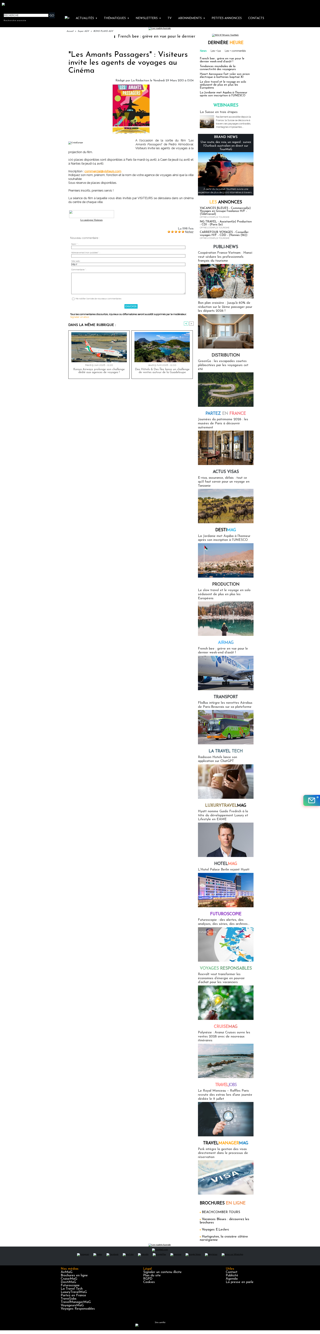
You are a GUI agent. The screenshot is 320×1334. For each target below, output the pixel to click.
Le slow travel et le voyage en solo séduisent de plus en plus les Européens (223, 84)
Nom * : (75, 244)
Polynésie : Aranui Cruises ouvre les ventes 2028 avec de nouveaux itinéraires (224, 1036)
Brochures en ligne (74, 1275)
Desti (225, 530)
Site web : (76, 261)
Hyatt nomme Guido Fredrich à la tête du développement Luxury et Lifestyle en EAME (223, 815)
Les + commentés (235, 50)
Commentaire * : (79, 269)
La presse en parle (240, 1282)
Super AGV (83, 31)
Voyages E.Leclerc (215, 1229)
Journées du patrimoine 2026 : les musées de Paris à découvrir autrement (223, 423)
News (203, 50)
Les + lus (216, 50)
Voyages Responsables (78, 1309)
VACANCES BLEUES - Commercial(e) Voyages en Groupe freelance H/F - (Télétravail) (225, 211)
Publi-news (225, 247)
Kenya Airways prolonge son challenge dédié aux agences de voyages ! (99, 371)
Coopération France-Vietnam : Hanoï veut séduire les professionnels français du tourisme (225, 257)
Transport (226, 697)
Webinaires (225, 105)
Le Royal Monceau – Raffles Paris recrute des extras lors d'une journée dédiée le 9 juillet (225, 1094)
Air (226, 643)
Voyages (226, 968)
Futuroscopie (225, 914)
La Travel (226, 751)
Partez (226, 414)
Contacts (256, 18)
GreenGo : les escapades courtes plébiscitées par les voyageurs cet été (223, 365)
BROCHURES (223, 1203)
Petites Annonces (227, 18)
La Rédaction (140, 80)
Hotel (225, 864)
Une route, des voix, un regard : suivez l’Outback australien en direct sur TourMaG (226, 146)
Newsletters (148, 18)
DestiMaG (68, 1282)
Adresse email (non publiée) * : (85, 252)
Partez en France (73, 1295)
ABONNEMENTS (191, 18)
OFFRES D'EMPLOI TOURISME (214, 217)
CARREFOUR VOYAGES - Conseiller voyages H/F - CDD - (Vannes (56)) (224, 234)
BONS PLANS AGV (103, 31)
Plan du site (152, 1275)
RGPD (147, 1279)
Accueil (69, 31)
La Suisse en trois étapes (219, 112)
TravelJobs (68, 1299)
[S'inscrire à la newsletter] (311, 800)
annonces (225, 202)
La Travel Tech (72, 1289)
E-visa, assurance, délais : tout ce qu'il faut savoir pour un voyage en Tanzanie (223, 482)
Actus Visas (226, 472)
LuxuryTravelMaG (74, 1292)
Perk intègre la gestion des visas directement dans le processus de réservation (223, 1153)
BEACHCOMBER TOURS (221, 1212)
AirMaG (66, 1272)
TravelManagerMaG (76, 1302)
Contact (231, 1272)
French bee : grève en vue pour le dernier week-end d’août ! (135, 36)
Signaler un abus (79, 317)
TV (169, 18)
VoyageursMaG (72, 1305)
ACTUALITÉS (86, 18)
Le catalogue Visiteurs (91, 220)
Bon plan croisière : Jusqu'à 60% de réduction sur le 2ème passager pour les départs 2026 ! (225, 307)
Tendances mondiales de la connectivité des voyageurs (218, 68)
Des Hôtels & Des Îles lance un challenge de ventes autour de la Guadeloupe (162, 371)
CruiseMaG (69, 1279)
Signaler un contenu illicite (162, 1272)
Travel (225, 1085)
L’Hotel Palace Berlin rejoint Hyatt (223, 869)
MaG (225, 806)
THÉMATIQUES (116, 18)
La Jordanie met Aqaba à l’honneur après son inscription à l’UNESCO (223, 94)
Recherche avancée (15, 20)
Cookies (149, 1282)
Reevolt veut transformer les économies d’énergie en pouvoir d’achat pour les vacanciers (221, 978)
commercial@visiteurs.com (102, 171)
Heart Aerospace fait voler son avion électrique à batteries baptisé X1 (225, 76)
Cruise (226, 1027)
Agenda (232, 1279)
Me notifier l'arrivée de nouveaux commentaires (98, 298)
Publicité (232, 1275)
